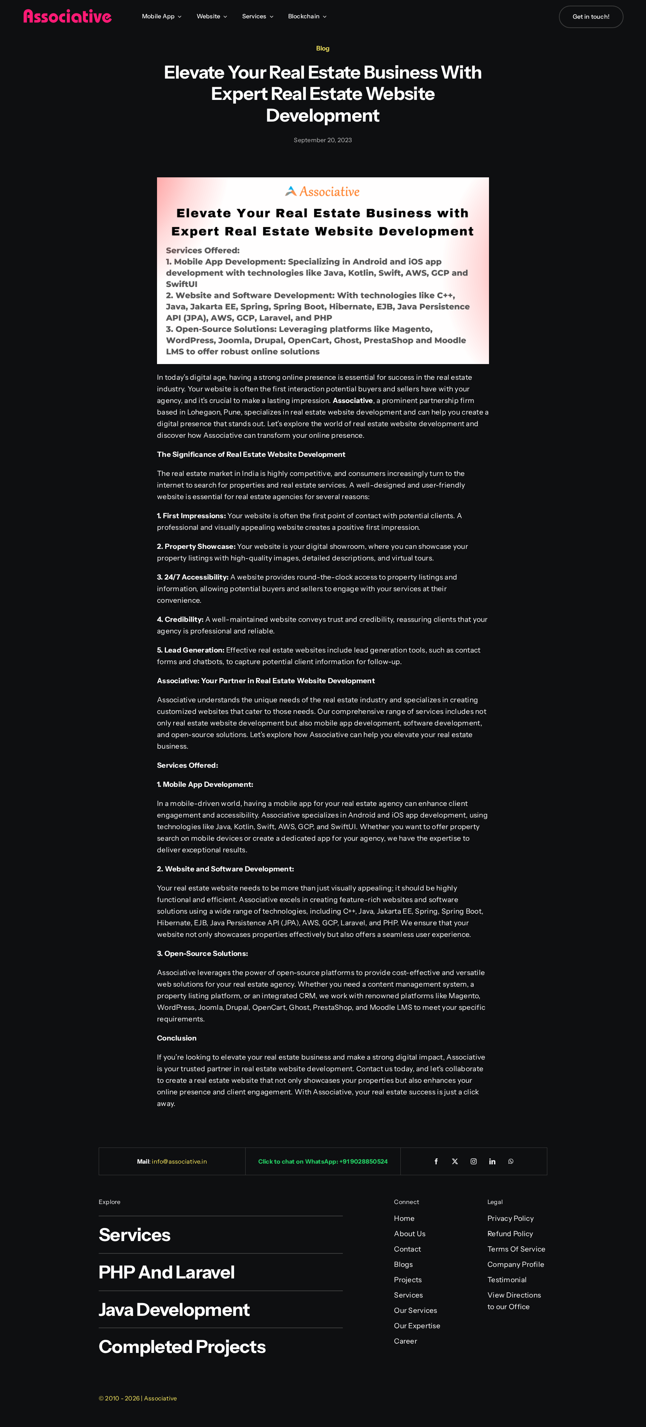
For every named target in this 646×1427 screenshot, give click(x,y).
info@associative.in (179, 1161)
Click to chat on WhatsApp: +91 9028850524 (323, 1161)
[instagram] (474, 1161)
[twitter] (455, 1161)
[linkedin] (492, 1161)
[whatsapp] (511, 1161)
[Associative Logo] (67, 12)
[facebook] (436, 1161)
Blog (323, 48)
